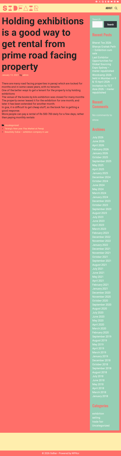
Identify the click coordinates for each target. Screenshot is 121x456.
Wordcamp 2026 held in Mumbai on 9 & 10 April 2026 (104, 78)
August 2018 (99, 372)
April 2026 (98, 145)
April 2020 (98, 324)
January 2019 (100, 356)
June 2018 (98, 380)
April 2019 (98, 348)
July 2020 (97, 312)
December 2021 (101, 248)
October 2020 (100, 300)
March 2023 (99, 228)
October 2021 (100, 256)
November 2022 (101, 240)
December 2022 (101, 236)
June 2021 (98, 272)
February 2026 (100, 149)
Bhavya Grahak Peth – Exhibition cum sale (104, 50)
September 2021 (101, 260)
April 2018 (98, 388)
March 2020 (99, 328)
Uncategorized (12, 125)
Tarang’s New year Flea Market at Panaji (24, 128)
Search (96, 19)
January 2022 (100, 244)
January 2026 (100, 153)
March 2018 (99, 392)
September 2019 (101, 336)
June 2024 (98, 185)
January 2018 (100, 396)
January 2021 (100, 288)
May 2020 (98, 320)
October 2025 (100, 157)
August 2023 (99, 213)
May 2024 (98, 189)
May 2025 (98, 165)
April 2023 (98, 224)
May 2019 (98, 344)
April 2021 (98, 280)
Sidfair (20, 7)
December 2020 (101, 292)
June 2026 (98, 141)
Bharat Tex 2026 (101, 42)
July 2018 (97, 376)
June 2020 (98, 316)
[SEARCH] (116, 8)
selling (96, 417)
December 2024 (101, 177)
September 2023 (101, 209)
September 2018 (101, 368)
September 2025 (101, 161)
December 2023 (101, 201)
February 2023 (100, 232)
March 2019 (99, 352)
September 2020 (101, 304)
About (109, 8)
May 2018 (98, 384)
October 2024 (100, 181)
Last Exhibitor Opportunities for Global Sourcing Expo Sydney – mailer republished (103, 64)
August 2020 (99, 308)
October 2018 (100, 364)
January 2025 (100, 173)
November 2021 (101, 252)
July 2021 (97, 268)
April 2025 (98, 169)
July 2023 (97, 217)
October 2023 (100, 205)
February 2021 (100, 284)
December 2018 (101, 360)
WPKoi (75, 453)
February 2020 (100, 332)
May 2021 (98, 276)
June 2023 (98, 220)
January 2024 (100, 197)
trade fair (97, 421)
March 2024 (99, 193)
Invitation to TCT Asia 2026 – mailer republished (103, 89)
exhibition (98, 413)
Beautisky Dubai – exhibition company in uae (26, 132)
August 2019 (99, 340)
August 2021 (99, 264)
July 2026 (97, 137)
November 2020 (101, 296)
